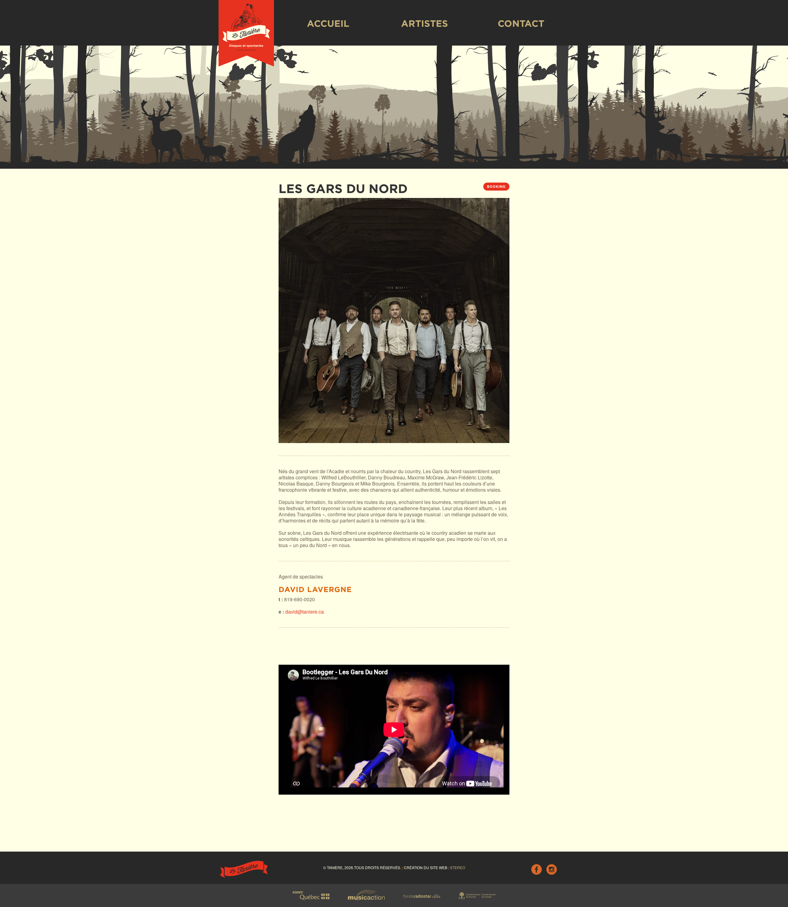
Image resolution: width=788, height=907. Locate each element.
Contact (521, 23)
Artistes (424, 23)
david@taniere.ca (304, 611)
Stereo (457, 867)
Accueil (328, 23)
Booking (496, 186)
